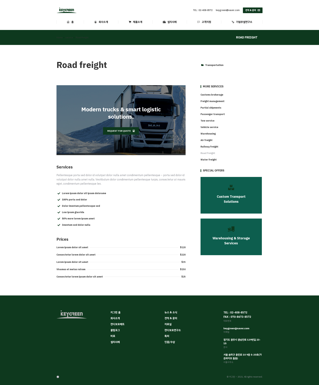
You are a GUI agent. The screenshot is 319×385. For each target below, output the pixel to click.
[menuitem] (70, 22)
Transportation (214, 65)
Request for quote (119, 130)
